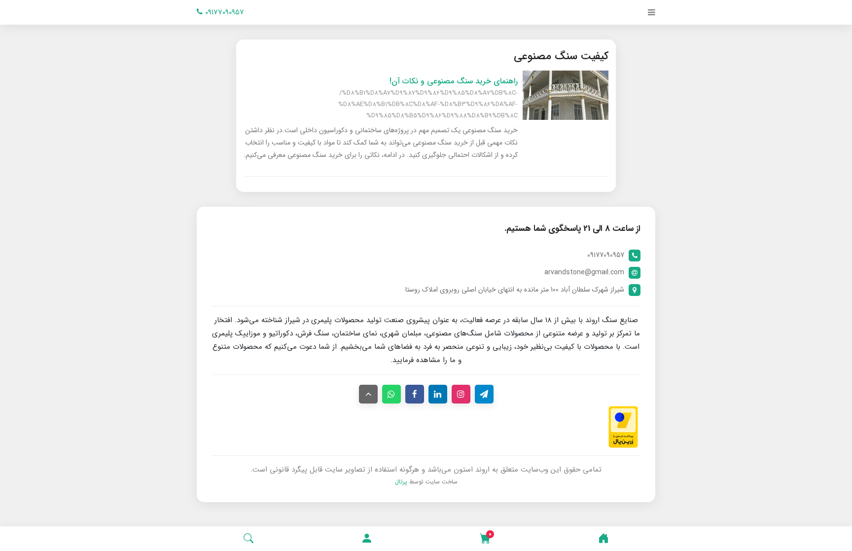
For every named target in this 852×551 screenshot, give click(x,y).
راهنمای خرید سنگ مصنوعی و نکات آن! (454, 81)
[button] (367, 538)
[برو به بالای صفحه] (368, 394)
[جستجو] (248, 538)
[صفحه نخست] (603, 538)
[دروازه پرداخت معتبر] (623, 427)
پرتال (401, 481)
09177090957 (223, 12)
